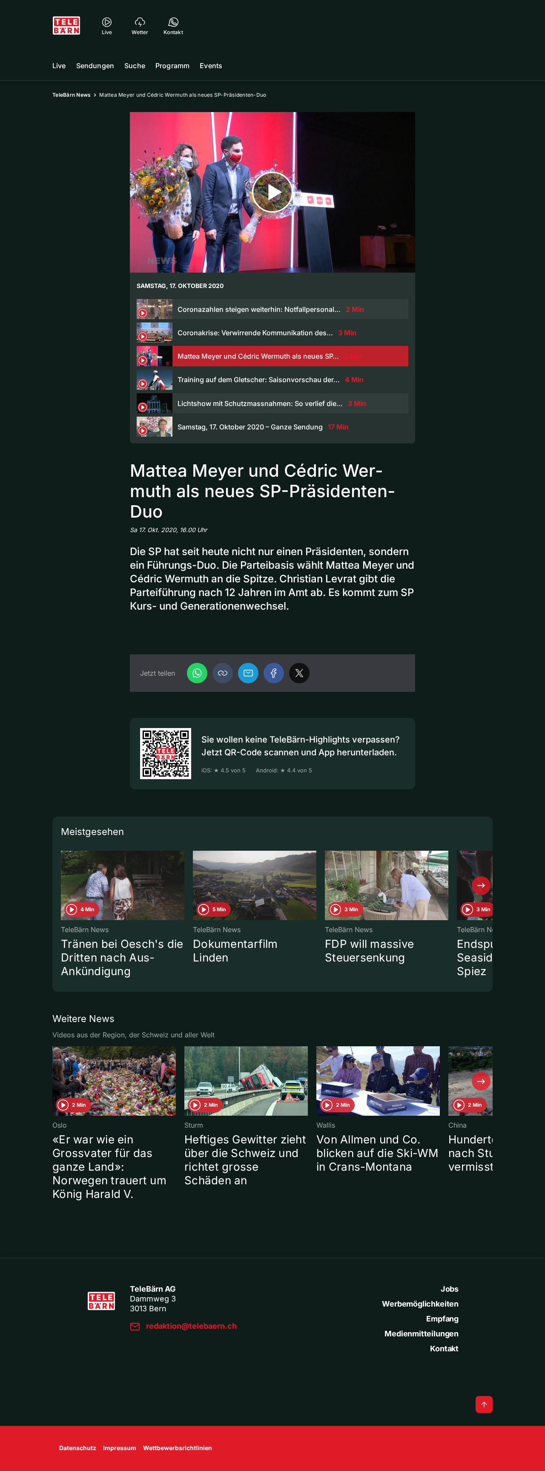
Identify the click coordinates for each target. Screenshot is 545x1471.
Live (59, 65)
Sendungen (95, 65)
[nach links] (63, 885)
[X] (299, 673)
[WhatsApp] (197, 673)
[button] (222, 673)
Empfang (442, 1318)
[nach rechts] (481, 885)
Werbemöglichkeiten (420, 1303)
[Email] (248, 673)
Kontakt (444, 1348)
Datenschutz (77, 1447)
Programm (172, 65)
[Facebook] (274, 673)
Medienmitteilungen (421, 1333)
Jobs (450, 1288)
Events (211, 65)
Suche (134, 65)
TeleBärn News (71, 95)
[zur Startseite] (66, 25)
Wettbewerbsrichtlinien (177, 1447)
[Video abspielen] (272, 192)
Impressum (119, 1447)
